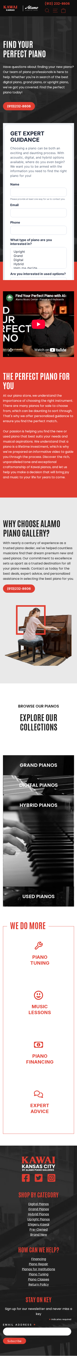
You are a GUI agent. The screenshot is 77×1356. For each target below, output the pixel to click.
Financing (38, 1259)
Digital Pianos (38, 1204)
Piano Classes (38, 1279)
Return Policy (38, 1284)
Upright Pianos (38, 1219)
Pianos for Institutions (38, 1269)
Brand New (38, 1234)
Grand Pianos (38, 1209)
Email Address (19, 1325)
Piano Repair (38, 1264)
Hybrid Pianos (38, 1214)
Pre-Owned (38, 1229)
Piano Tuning (38, 1274)
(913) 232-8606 (57, 3)
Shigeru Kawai (38, 1224)
